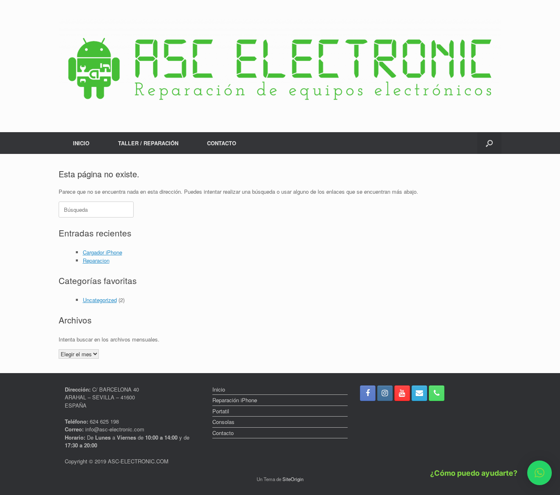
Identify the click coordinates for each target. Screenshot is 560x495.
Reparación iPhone (234, 400)
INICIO (81, 143)
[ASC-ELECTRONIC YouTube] (402, 393)
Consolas (223, 422)
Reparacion (96, 260)
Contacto (223, 433)
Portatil (220, 411)
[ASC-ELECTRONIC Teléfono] (436, 393)
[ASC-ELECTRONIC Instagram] (385, 393)
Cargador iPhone (102, 252)
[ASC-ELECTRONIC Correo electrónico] (419, 393)
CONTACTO (221, 143)
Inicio (218, 389)
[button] (489, 143)
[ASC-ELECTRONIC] (280, 66)
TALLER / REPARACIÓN (148, 143)
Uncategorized (100, 300)
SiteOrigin (292, 479)
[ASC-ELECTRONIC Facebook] (368, 393)
